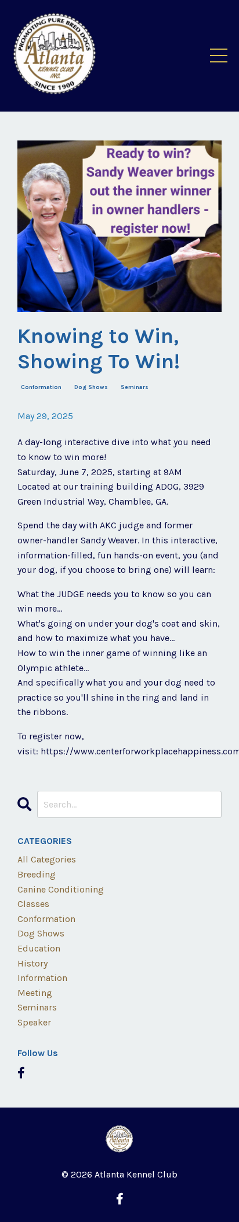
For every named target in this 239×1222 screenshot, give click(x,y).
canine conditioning (60, 889)
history (32, 963)
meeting (34, 992)
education (38, 948)
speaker (34, 1022)
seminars (135, 387)
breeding (36, 874)
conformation (41, 387)
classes (33, 903)
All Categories (46, 859)
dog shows (91, 387)
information (42, 977)
